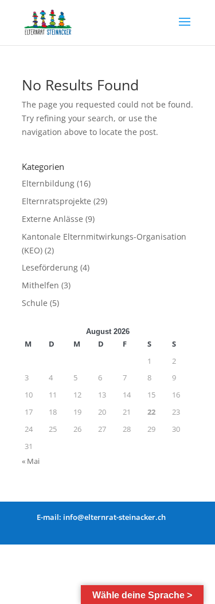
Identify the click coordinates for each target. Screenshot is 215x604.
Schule (35, 302)
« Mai (31, 461)
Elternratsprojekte (56, 201)
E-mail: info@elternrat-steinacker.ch (101, 517)
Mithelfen (40, 285)
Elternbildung (48, 183)
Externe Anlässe (52, 218)
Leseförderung (50, 267)
